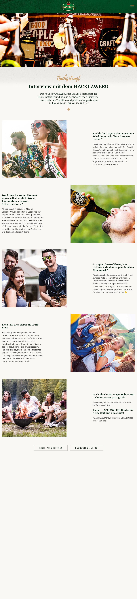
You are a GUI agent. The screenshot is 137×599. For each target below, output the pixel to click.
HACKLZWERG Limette (86, 448)
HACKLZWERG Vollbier (50, 448)
